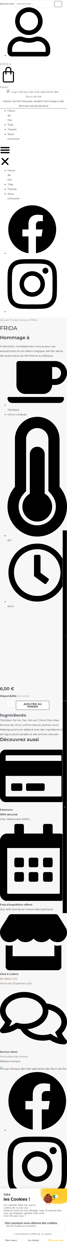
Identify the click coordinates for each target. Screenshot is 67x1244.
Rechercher (7, 3)
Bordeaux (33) (8, 978)
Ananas (24, 320)
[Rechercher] (58, 4)
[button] (5, 156)
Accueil (4, 320)
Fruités (14, 320)
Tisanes (12, 129)
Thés (10, 124)
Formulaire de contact (14, 1056)
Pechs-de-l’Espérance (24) (16, 983)
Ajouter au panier (33, 705)
